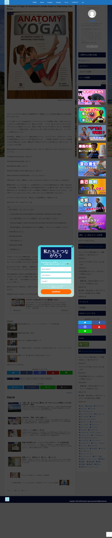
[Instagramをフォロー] (92, 47)
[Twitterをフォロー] (87, 47)
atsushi (92, 21)
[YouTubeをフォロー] (94, 47)
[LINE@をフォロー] (97, 47)
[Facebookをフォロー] (90, 47)
